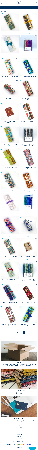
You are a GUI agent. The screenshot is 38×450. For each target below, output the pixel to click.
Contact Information (19, 427)
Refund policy (19, 436)
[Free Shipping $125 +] (19, 351)
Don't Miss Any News (18, 441)
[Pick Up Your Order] (19, 379)
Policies (19, 431)
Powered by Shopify (19, 449)
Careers (19, 425)
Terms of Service (19, 434)
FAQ (19, 429)
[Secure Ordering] (19, 406)
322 (21, 332)
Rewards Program (19, 432)
